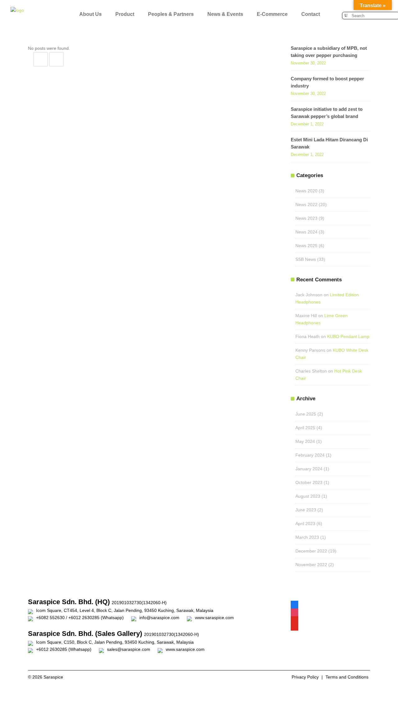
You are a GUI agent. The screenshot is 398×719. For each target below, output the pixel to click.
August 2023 (307, 496)
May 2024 (305, 441)
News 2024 (306, 231)
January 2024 (308, 468)
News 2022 (306, 204)
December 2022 (311, 550)
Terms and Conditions (347, 676)
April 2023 (305, 523)
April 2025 (305, 427)
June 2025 (305, 413)
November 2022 (311, 564)
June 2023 (305, 509)
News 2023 (306, 218)
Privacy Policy (305, 676)
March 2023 (307, 537)
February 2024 (310, 455)
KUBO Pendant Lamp (348, 336)
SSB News (305, 259)
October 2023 (308, 482)
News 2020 (306, 190)
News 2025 (306, 245)
